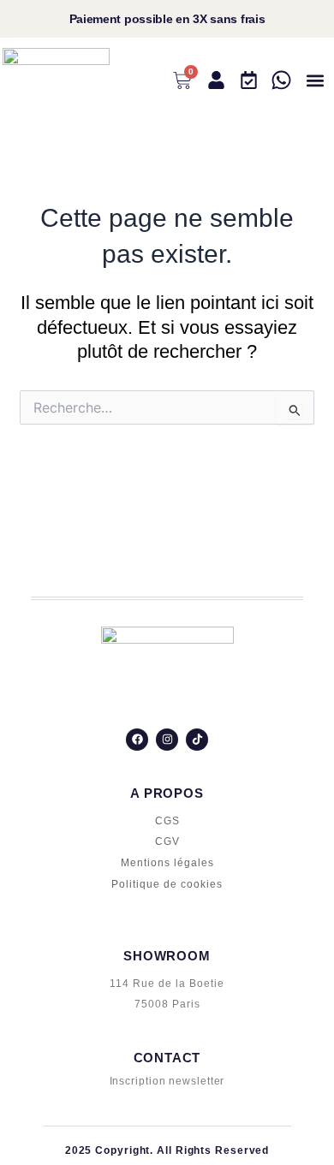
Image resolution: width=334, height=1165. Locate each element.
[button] (315, 81)
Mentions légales (167, 863)
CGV (167, 841)
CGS (167, 821)
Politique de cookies (167, 884)
